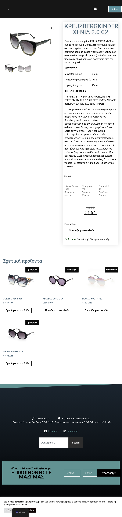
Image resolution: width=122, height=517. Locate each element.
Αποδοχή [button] (30, 510)
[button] (95, 8)
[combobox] (54, 442)
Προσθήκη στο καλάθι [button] (17, 310)
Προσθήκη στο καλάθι (81, 230)
